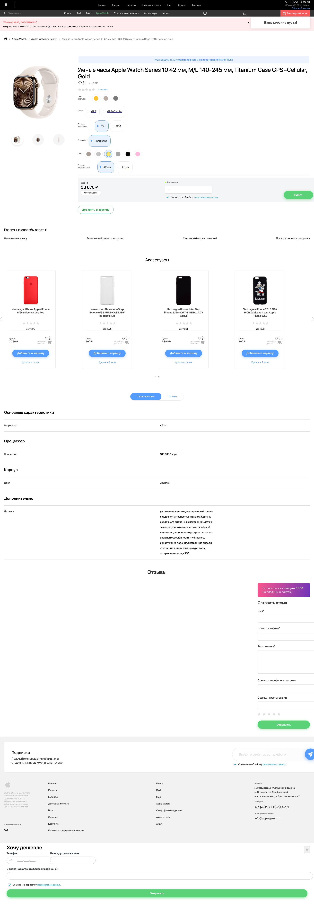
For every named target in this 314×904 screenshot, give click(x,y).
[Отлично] (278, 714)
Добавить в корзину (95, 209)
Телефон (12, 853)
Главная (102, 5)
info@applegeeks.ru (267, 818)
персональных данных (206, 197)
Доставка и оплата (151, 5)
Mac (88, 13)
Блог (169, 5)
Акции (165, 13)
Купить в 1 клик (30, 362)
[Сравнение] (244, 13)
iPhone (67, 13)
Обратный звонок (301, 8)
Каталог (116, 5)
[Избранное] (205, 13)
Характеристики (146, 396)
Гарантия (131, 5)
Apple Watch (102, 13)
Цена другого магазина (64, 853)
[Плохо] (264, 714)
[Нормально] (269, 714)
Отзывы (181, 5)
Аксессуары (150, 13)
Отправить (284, 724)
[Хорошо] (274, 714)
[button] (155, 376)
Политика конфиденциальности (66, 830)
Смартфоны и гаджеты (126, 13)
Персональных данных (48, 884)
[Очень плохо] (259, 714)
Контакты (196, 5)
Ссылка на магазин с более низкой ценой (32, 868)
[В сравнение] (84, 83)
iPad (79, 13)
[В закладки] (80, 83)
